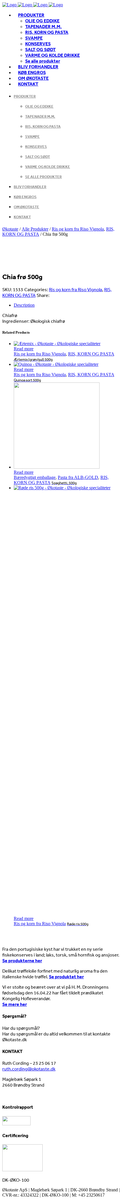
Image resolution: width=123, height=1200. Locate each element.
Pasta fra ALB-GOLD (78, 477)
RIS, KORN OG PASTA (91, 353)
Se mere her (14, 1004)
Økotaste (10, 229)
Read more (23, 348)
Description (24, 305)
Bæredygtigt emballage (34, 477)
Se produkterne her (22, 960)
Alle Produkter (35, 229)
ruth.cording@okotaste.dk (28, 1069)
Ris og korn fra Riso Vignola (78, 229)
